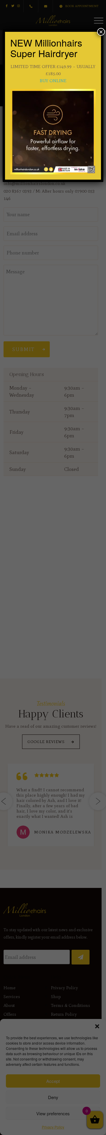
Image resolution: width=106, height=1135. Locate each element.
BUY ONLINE (53, 80)
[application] (53, 131)
